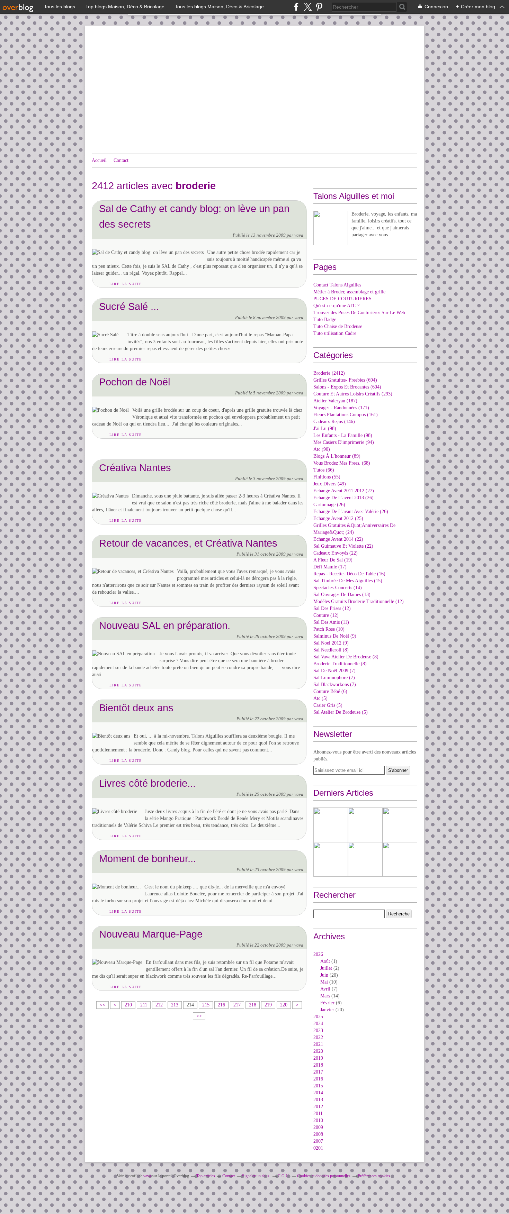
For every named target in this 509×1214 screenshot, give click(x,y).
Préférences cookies (374, 1176)
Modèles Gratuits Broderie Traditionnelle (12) (358, 601)
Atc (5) (320, 698)
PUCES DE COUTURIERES (342, 298)
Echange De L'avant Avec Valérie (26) (350, 511)
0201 (318, 1148)
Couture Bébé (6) (330, 691)
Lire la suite (125, 284)
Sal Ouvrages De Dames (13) (341, 594)
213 (174, 1004)
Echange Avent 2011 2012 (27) (343, 490)
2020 (318, 1051)
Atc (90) (321, 449)
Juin (324, 975)
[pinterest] (319, 7)
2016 (318, 1078)
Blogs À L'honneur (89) (336, 456)
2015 (318, 1085)
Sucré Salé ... (129, 306)
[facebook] (296, 7)
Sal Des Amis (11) (331, 622)
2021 (318, 1044)
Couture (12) (326, 615)
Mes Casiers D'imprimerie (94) (343, 442)
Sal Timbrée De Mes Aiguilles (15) (347, 580)
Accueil (99, 160)
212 (159, 1004)
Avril (325, 989)
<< (102, 1004)
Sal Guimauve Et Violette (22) (343, 546)
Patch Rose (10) (329, 629)
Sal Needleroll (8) (331, 649)
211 (143, 1004)
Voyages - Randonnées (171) (341, 407)
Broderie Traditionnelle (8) (340, 663)
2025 (318, 1016)
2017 (318, 1072)
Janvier (327, 1009)
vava (147, 1176)
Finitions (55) (326, 477)
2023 (318, 1030)
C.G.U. (284, 1176)
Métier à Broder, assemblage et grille (349, 291)
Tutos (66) (323, 470)
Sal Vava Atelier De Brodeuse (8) (345, 656)
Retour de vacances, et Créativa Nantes (188, 543)
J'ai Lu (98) (324, 428)
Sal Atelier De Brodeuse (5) (340, 712)
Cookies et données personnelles (323, 1176)
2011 (318, 1113)
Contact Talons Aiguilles (337, 284)
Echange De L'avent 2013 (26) (343, 497)
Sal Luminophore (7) (334, 677)
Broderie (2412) (329, 373)
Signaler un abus (256, 1176)
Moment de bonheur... (147, 858)
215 (205, 1004)
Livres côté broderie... (147, 783)
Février (327, 1002)
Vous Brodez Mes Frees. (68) (341, 463)
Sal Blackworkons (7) (334, 684)
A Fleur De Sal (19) (332, 560)
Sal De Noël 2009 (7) (334, 670)
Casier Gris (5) (327, 705)
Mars (325, 995)
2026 (318, 954)
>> (199, 1016)
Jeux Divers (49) (329, 483)
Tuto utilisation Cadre (334, 333)
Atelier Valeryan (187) (335, 400)
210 (128, 1004)
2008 (318, 1134)
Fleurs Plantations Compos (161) (345, 414)
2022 (318, 1037)
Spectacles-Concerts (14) (337, 587)
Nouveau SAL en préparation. (164, 625)
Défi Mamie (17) (330, 566)
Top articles (205, 1176)
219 (268, 1004)
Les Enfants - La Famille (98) (342, 435)
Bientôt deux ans (136, 707)
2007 (318, 1141)
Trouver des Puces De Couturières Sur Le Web (359, 312)
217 (237, 1004)
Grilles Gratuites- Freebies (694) (345, 380)
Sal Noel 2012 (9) (331, 643)
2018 (318, 1065)
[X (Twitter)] (307, 7)
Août (325, 961)
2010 (318, 1120)
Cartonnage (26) (329, 504)
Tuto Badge (324, 319)
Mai (324, 982)
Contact (121, 160)
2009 (318, 1127)
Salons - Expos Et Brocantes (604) (347, 387)
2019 (318, 1058)
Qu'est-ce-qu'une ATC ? (336, 305)
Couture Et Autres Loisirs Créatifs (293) (352, 393)
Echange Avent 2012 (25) (338, 518)
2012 (318, 1106)
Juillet (326, 968)
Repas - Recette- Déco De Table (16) (349, 573)
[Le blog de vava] (330, 228)
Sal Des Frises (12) (332, 608)
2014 (318, 1092)
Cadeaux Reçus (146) (334, 421)
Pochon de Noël (134, 381)
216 (221, 1004)
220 (283, 1004)
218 (252, 1004)
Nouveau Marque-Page (151, 934)
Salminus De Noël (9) (334, 636)
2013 (318, 1099)
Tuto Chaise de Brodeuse (337, 326)
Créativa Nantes (135, 467)
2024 (318, 1023)
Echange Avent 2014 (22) (338, 539)
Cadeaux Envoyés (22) (335, 553)
